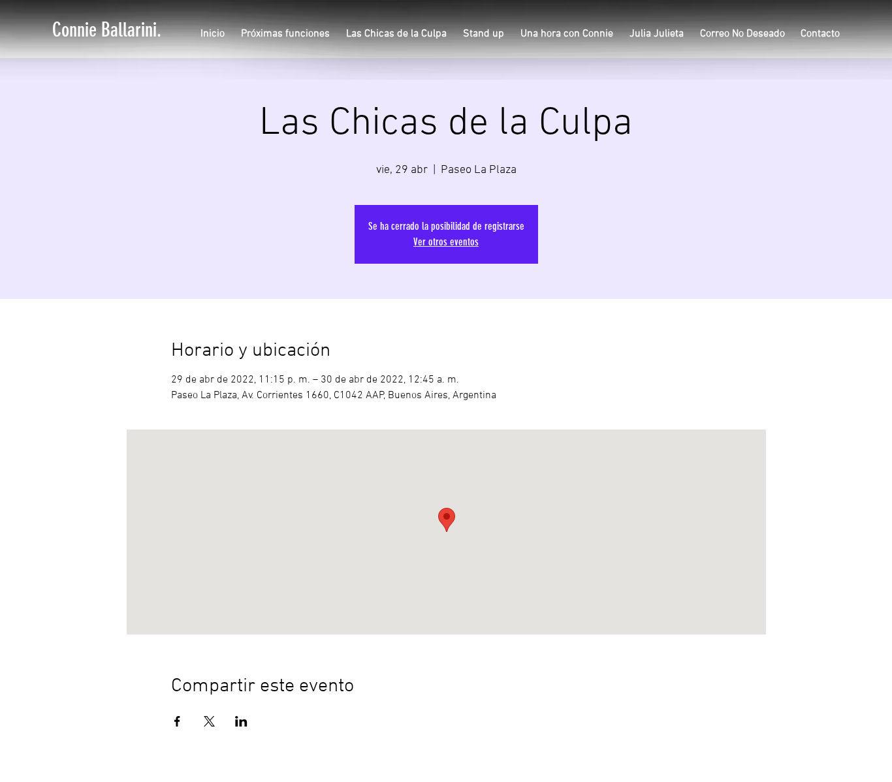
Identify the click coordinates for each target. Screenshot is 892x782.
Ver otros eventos (446, 242)
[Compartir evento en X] (209, 721)
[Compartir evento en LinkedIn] (241, 721)
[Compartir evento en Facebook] (177, 721)
